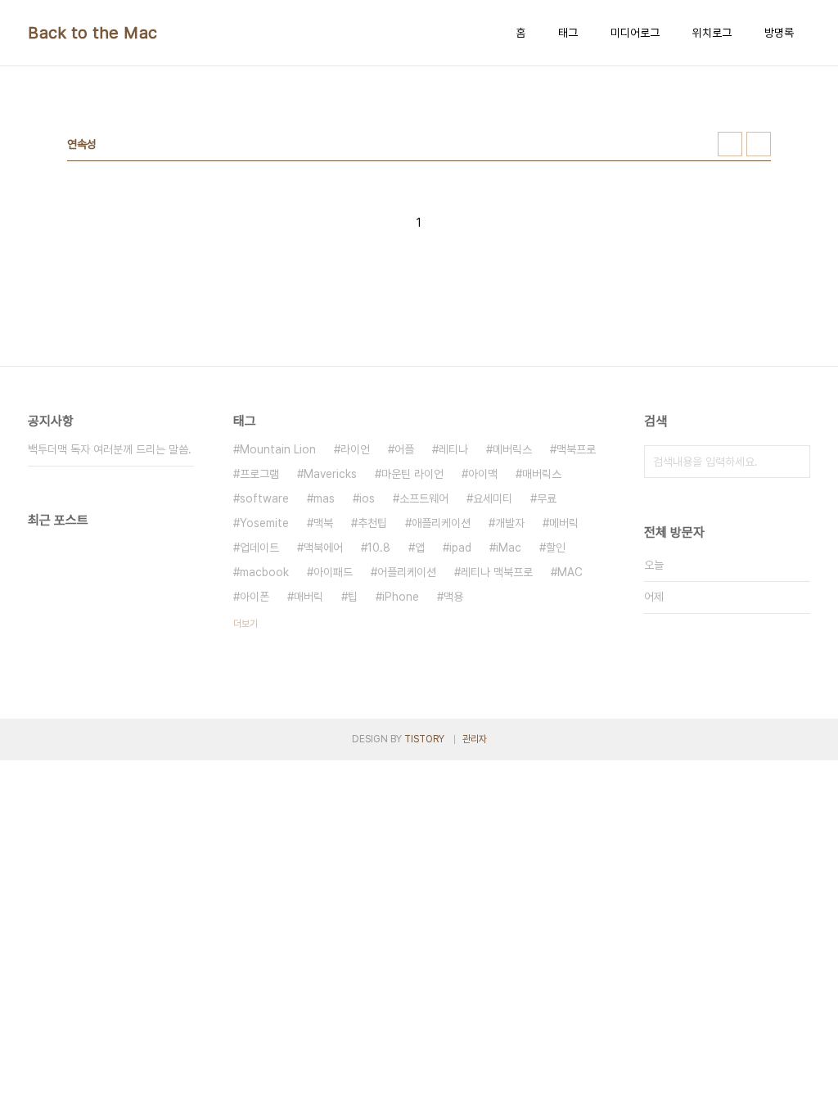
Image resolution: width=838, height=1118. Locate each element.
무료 (546, 498)
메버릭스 (512, 449)
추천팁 (372, 523)
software (264, 498)
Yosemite (264, 523)
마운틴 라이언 (412, 473)
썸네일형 (730, 144)
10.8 (378, 547)
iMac (508, 547)
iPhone (400, 596)
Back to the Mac (93, 33)
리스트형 (758, 144)
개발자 (510, 523)
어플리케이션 (406, 572)
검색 (793, 461)
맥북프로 (576, 449)
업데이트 (259, 547)
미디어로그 (635, 32)
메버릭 (564, 523)
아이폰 (254, 596)
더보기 (245, 623)
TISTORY (424, 739)
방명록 (779, 32)
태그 (568, 32)
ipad (460, 547)
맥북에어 (323, 547)
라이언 (355, 449)
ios (367, 498)
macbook (264, 572)
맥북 (323, 523)
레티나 (453, 449)
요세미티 (492, 498)
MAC (570, 572)
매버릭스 (541, 473)
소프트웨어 (423, 498)
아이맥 (483, 473)
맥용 (453, 596)
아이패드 (333, 572)
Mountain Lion (278, 449)
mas (324, 498)
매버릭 (308, 596)
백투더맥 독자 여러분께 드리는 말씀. (109, 449)
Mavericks (330, 473)
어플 (404, 449)
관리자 (474, 739)
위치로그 (712, 32)
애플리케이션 (441, 523)
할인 (555, 547)
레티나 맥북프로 (497, 572)
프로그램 (259, 473)
